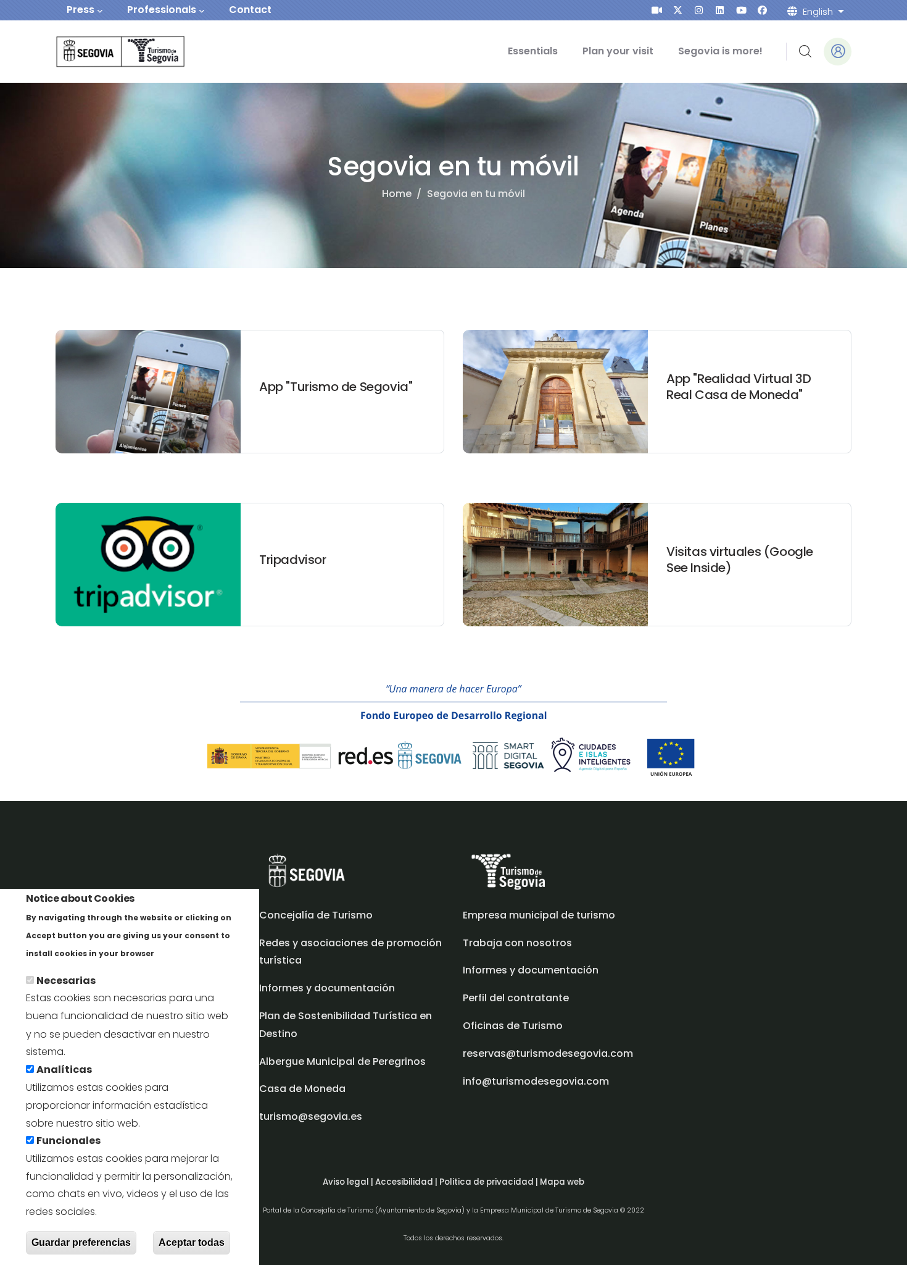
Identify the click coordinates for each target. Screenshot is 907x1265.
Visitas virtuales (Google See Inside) (739, 559)
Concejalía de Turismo (316, 915)
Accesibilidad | (407, 1182)
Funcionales (68, 1140)
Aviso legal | (349, 1182)
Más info (178, 953)
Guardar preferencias (81, 1242)
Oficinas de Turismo (513, 1026)
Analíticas (64, 1069)
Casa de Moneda (302, 1089)
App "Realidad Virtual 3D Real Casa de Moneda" (738, 386)
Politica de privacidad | (489, 1182)
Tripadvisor (292, 559)
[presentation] (657, 10)
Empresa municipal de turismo (539, 915)
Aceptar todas (192, 1242)
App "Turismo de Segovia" (335, 386)
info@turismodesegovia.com (536, 1081)
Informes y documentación (530, 970)
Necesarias (66, 980)
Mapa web (562, 1182)
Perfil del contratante (516, 998)
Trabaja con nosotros (517, 943)
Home (397, 194)
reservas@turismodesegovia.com (548, 1053)
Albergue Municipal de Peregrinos (342, 1061)
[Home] (103, 51)
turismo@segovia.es (310, 1116)
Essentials (533, 51)
